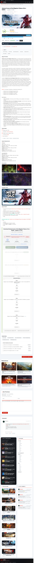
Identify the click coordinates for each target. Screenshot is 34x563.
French (8, 138)
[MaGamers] (4, 421)
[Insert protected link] (17, 401)
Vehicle (25, 469)
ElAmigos (25, 461)
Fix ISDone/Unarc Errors (5, 339)
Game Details (10, 51)
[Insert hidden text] (23, 401)
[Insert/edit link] (15, 401)
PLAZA (25, 458)
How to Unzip (4, 337)
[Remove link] (16, 401)
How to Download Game (18, 337)
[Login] (26, 2)
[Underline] (5, 401)
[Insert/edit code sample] (20, 401)
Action (25, 442)
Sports (25, 451)
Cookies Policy (14, 562)
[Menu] (32, 2)
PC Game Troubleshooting (26, 337)
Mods (24, 463)
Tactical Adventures (10, 131)
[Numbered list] (12, 401)
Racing (25, 444)
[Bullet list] (11, 401)
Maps (25, 465)
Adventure (25, 445)
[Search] (28, 2)
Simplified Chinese (16, 138)
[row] (17, 256)
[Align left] (7, 401)
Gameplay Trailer (26, 51)
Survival (25, 450)
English (4, 138)
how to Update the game (25, 214)
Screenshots (21, 51)
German (11, 138)
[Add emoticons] (14, 401)
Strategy (7, 13)
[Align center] (8, 401)
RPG (10, 13)
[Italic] (4, 401)
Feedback (10, 562)
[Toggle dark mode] (30, 2)
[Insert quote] (19, 401)
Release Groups (6, 562)
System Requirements (16, 51)
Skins (25, 464)
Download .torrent (11, 247)
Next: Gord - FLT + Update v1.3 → (27, 356)
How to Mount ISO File (10, 337)
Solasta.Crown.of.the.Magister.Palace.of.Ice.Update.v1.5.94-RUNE (20, 219)
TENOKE (25, 459)
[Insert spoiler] (21, 401)
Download (9, 53)
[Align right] (9, 401)
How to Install (4, 53)
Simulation (25, 443)
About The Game (5, 51)
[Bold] (2, 401)
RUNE (8, 134)
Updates (12, 13)
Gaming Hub (2, 562)
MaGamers (2, 4)
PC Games (5, 4)
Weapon (25, 470)
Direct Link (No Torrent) (22, 247)
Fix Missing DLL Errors (13, 339)
